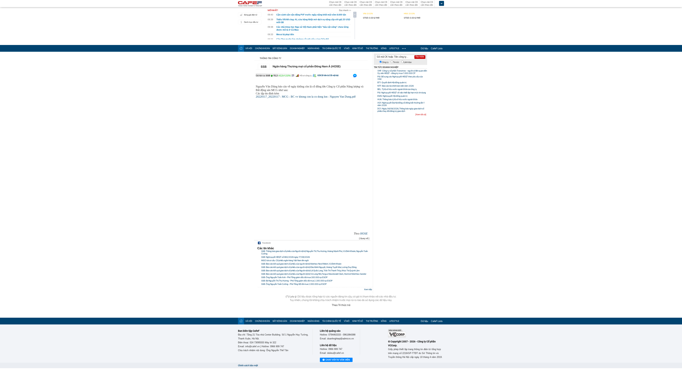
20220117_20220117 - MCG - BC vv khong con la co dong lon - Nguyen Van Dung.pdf (306, 96)
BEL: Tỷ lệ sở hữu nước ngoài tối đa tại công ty (397, 89)
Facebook (266, 243)
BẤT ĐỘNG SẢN (280, 48)
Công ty (385, 62)
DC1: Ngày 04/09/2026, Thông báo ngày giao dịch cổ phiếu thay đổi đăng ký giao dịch (400, 109)
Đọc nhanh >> (345, 10)
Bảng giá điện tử (250, 15)
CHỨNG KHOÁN (262, 48)
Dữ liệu (424, 48)
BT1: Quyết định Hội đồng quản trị (391, 82)
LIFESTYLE (394, 48)
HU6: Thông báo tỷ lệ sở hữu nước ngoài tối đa (397, 99)
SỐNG (383, 48)
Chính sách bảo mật (248, 365)
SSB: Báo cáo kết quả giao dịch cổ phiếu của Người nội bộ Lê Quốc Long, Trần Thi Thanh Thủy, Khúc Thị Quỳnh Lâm (310, 270)
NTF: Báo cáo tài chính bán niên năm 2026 (395, 86)
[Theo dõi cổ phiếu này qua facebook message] (355, 76)
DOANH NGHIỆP (297, 48)
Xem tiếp (368, 289)
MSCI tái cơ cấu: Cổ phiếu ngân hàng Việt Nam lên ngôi (284, 260)
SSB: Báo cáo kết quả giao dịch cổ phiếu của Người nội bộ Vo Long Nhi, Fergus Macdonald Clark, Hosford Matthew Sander (313, 274)
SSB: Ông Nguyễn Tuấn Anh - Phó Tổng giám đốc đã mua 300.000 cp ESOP (294, 277)
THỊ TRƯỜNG (372, 48)
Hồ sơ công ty (306, 75)
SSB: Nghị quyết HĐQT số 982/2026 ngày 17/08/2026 (285, 257)
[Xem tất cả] (420, 114)
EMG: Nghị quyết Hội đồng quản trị (392, 96)
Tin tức (396, 62)
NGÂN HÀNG (313, 48)
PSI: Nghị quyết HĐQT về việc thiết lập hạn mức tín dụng (401, 92)
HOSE (364, 233)
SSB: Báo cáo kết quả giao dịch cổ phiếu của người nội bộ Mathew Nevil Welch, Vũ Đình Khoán (301, 264)
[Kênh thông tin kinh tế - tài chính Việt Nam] (250, 4)
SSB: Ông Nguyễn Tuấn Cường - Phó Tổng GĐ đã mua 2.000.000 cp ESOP (294, 284)
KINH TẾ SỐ (357, 48)
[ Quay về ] (364, 238)
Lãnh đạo (408, 62)
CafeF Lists (437, 48)
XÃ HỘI (248, 48)
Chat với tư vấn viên (338, 360)
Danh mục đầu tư (251, 22)
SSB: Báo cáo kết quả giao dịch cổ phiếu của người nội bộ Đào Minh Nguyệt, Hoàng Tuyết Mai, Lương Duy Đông (309, 267)
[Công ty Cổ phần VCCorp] (397, 336)
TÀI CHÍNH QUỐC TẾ (331, 48)
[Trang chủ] (241, 48)
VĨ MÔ (347, 48)
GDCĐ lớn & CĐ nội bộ (328, 75)
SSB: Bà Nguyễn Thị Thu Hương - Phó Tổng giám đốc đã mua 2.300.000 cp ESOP (296, 280)
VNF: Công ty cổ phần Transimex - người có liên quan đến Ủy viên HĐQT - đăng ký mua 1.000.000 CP (402, 72)
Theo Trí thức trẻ (341, 305)
